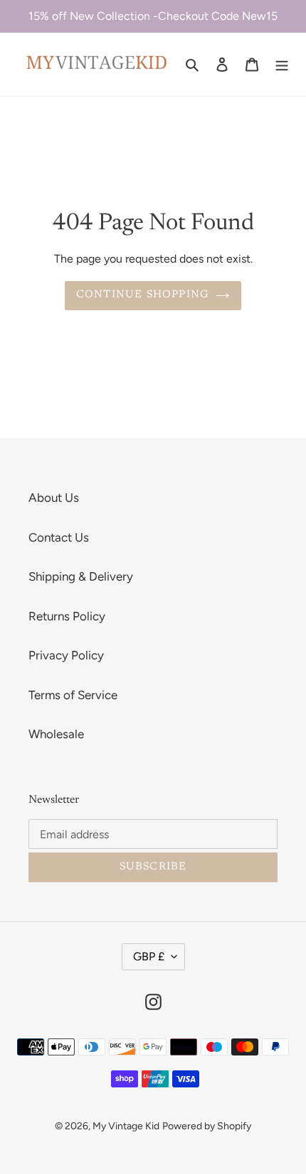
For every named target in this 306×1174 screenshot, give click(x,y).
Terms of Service (72, 695)
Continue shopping (142, 295)
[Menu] (282, 64)
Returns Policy (66, 616)
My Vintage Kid (126, 1126)
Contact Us (58, 537)
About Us (53, 497)
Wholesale (56, 734)
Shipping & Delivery (80, 576)
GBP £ (148, 956)
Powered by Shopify (206, 1126)
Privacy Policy (66, 655)
